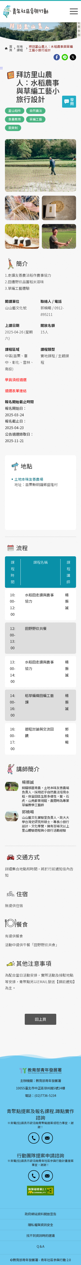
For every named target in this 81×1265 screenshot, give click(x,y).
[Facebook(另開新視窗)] (57, 57)
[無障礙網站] (40, 1190)
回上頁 (40, 1019)
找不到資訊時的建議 (40, 1235)
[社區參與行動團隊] (25, 11)
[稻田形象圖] (40, 32)
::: (1, 3)
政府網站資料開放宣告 (40, 1213)
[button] (33, 1138)
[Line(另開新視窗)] (65, 57)
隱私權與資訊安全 (40, 1224)
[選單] (74, 12)
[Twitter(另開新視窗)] (73, 57)
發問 (72, 101)
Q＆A (40, 1246)
